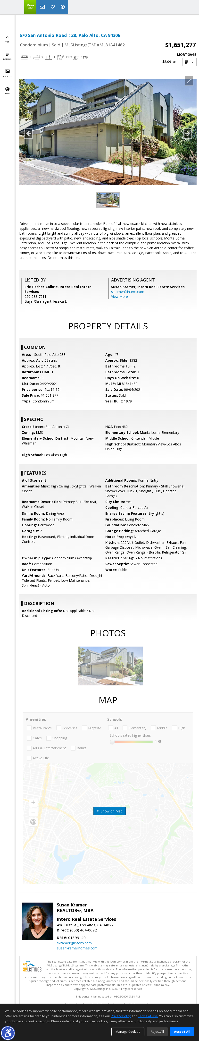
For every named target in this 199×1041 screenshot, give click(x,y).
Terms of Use (148, 1016)
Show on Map (111, 811)
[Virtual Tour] (63, 7)
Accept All (182, 1031)
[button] (8, 1033)
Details (7, 59)
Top (7, 41)
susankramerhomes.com (77, 948)
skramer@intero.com (127, 291)
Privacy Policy (121, 1016)
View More (119, 296)
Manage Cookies (128, 1031)
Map (7, 93)
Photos (7, 76)
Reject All (157, 1031)
